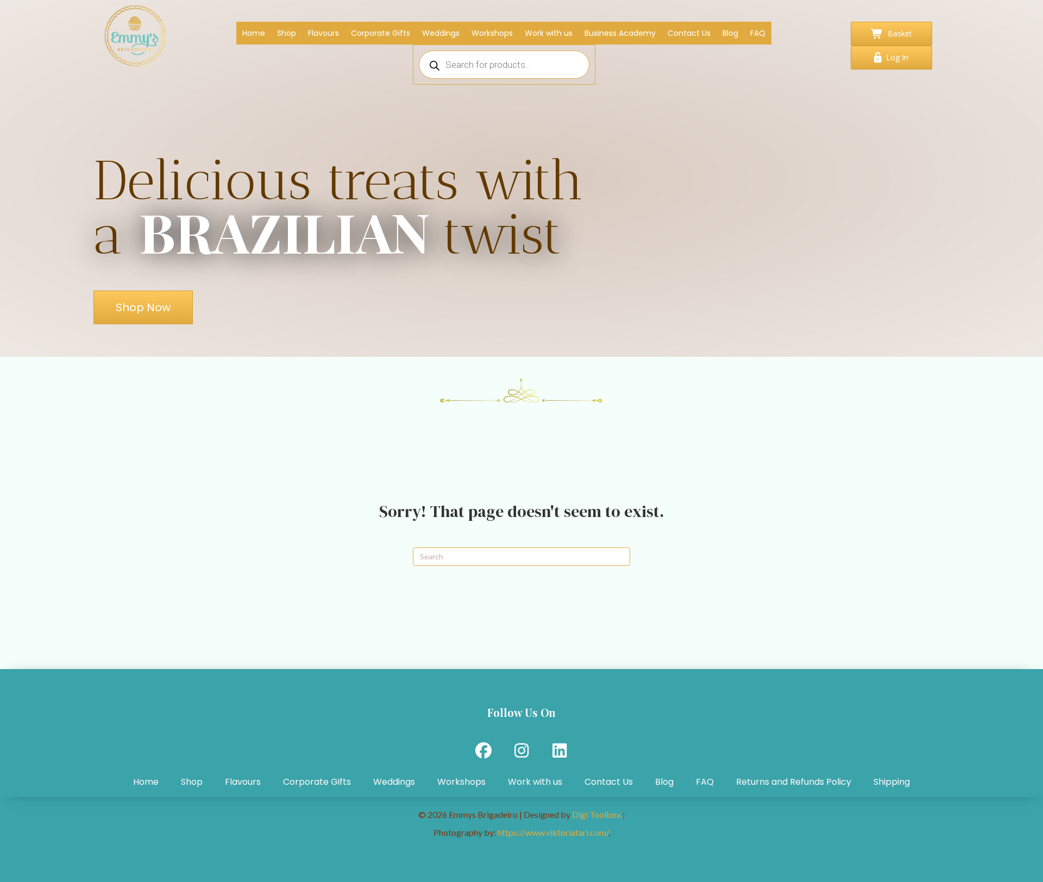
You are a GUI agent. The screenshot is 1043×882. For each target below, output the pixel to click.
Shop (192, 782)
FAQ (705, 782)
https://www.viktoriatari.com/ (553, 832)
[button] (483, 750)
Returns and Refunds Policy (793, 782)
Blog (664, 782)
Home (146, 782)
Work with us (535, 782)
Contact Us (609, 782)
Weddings (394, 782)
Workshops (461, 782)
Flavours (243, 782)
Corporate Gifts (317, 782)
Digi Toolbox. (597, 814)
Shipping (892, 782)
